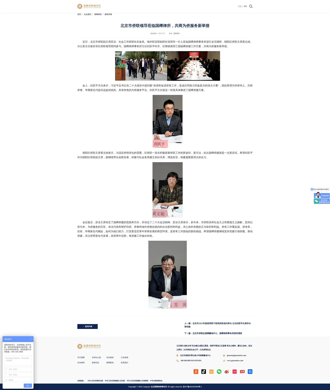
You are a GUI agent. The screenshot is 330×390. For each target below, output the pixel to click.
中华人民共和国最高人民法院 (115, 381)
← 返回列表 (87, 326)
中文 (240, 6)
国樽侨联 (98, 14)
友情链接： (81, 380)
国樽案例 (110, 363)
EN (245, 6)
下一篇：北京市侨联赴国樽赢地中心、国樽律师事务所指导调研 (213, 333)
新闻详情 (108, 14)
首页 (79, 14)
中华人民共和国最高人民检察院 (137, 381)
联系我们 (124, 363)
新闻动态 (95, 363)
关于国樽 (81, 357)
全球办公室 (96, 357)
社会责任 (87, 14)
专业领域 (110, 357)
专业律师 (81, 363)
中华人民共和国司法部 (95, 381)
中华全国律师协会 (156, 381)
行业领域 (124, 357)
